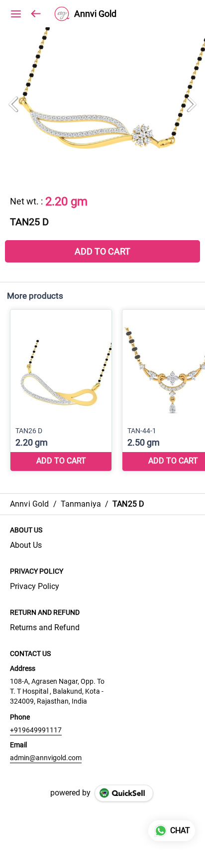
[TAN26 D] (61, 390)
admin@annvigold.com (46, 758)
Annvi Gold (95, 14)
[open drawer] (16, 13)
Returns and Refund (45, 627)
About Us (26, 545)
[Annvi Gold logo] (61, 13)
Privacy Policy (34, 586)
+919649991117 (36, 730)
